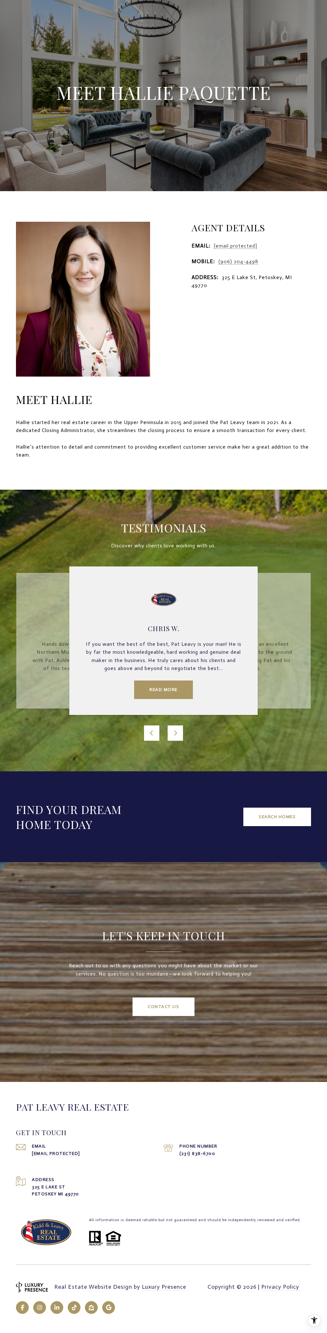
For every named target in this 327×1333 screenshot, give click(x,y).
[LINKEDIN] (56, 1307)
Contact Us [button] (163, 1006)
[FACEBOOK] (22, 1307)
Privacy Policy (280, 1286)
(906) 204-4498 (238, 261)
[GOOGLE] (108, 1307)
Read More (163, 689)
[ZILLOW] (91, 1307)
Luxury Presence (164, 1286)
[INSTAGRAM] (39, 1307)
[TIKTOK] (74, 1307)
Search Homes (277, 816)
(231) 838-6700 (197, 1153)
